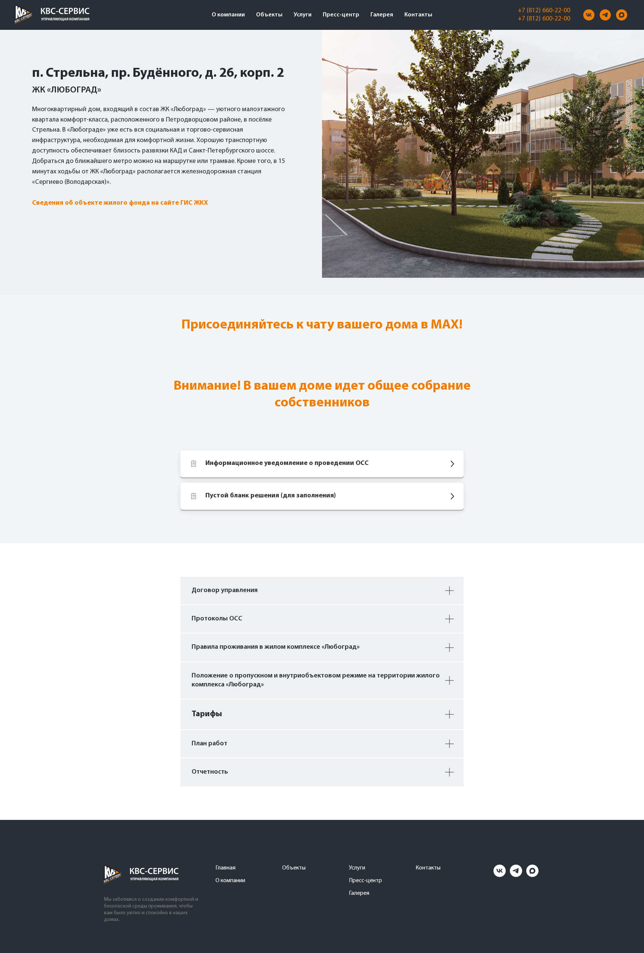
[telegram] (605, 15)
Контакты (418, 15)
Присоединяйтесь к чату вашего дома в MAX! (322, 325)
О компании (228, 15)
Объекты (269, 15)
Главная (225, 868)
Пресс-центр (341, 15)
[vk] (588, 15)
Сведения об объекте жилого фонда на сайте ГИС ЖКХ (120, 203)
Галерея (381, 15)
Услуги (303, 15)
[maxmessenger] (621, 15)
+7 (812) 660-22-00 (544, 10)
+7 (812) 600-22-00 (544, 19)
